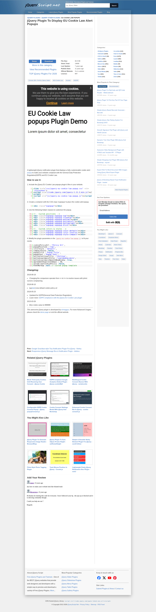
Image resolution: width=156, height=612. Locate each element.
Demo (34, 61)
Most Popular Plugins (75, 12)
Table (115, 71)
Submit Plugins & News (105, 589)
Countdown (102, 237)
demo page (44, 312)
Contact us (119, 589)
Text (99, 74)
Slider (99, 69)
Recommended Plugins (94, 12)
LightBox (100, 61)
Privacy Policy (84, 604)
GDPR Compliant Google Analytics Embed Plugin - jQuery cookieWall (59, 382)
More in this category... (43, 65)
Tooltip (100, 76)
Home (30, 12)
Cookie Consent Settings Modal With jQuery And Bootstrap (59, 409)
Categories (40, 12)
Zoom (115, 76)
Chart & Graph (118, 53)
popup (29, 173)
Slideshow (117, 69)
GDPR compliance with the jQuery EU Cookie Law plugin (60, 298)
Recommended (114, 86)
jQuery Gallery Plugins (70, 590)
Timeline (107, 259)
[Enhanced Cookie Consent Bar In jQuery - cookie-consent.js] (82, 397)
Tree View (116, 259)
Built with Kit (113, 222)
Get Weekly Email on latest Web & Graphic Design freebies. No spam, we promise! (112, 203)
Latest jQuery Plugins (56, 12)
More (52, 590)
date (33, 288)
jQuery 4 (110, 234)
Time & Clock (118, 74)
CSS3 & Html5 (102, 56)
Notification (109, 252)
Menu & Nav (101, 64)
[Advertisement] (60, 43)
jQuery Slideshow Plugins (71, 580)
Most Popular (102, 86)
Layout (116, 59)
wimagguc (65, 310)
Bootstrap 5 (102, 234)
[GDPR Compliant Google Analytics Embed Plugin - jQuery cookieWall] (60, 370)
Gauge (111, 255)
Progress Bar (119, 252)
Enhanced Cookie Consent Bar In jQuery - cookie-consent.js (82, 409)
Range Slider (102, 255)
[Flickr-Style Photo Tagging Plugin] (37, 457)
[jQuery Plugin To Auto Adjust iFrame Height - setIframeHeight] (60, 429)
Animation (101, 53)
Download (49, 61)
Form (115, 56)
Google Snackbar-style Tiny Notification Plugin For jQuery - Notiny (56, 349)
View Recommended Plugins (43, 69)
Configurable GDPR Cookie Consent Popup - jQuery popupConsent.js (37, 409)
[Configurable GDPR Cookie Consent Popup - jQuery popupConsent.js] (37, 397)
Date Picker (114, 241)
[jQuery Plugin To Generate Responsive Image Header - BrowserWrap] (37, 429)
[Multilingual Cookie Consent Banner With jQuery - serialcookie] (82, 370)
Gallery (100, 59)
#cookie (68, 80)
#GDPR (76, 80)
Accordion (117, 51)
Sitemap (93, 604)
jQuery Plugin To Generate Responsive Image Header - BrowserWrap (37, 442)
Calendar (108, 244)
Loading (116, 61)
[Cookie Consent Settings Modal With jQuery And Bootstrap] (60, 397)
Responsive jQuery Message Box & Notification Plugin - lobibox (56, 351)
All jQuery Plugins (103, 51)
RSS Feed (101, 604)
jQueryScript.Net (73, 604)
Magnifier (123, 241)
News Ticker (117, 244)
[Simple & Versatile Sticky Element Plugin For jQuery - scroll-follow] (82, 429)
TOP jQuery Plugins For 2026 (43, 74)
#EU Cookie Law (58, 80)
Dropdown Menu (113, 237)
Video (123, 259)
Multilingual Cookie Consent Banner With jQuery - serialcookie (80, 382)
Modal (100, 244)
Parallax (109, 248)
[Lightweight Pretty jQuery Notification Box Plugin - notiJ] (82, 457)
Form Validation (103, 241)
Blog (108, 12)
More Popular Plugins (121, 190)
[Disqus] (60, 505)
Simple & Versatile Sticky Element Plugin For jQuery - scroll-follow (82, 442)
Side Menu (120, 255)
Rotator (116, 66)
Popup (101, 252)
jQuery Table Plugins (69, 587)
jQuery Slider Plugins (70, 577)
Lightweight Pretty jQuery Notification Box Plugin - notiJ (81, 469)
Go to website (79, 71)
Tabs (100, 259)
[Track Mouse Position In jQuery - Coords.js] (60, 457)
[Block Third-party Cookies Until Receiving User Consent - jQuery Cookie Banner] (37, 370)
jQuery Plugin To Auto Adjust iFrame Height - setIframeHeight (58, 442)
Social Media (101, 71)
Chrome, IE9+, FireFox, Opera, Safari (39, 80)
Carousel (119, 234)
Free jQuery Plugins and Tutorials (43, 4)
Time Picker (118, 248)
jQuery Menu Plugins (69, 584)
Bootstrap (101, 248)
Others (100, 66)
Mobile (115, 64)
